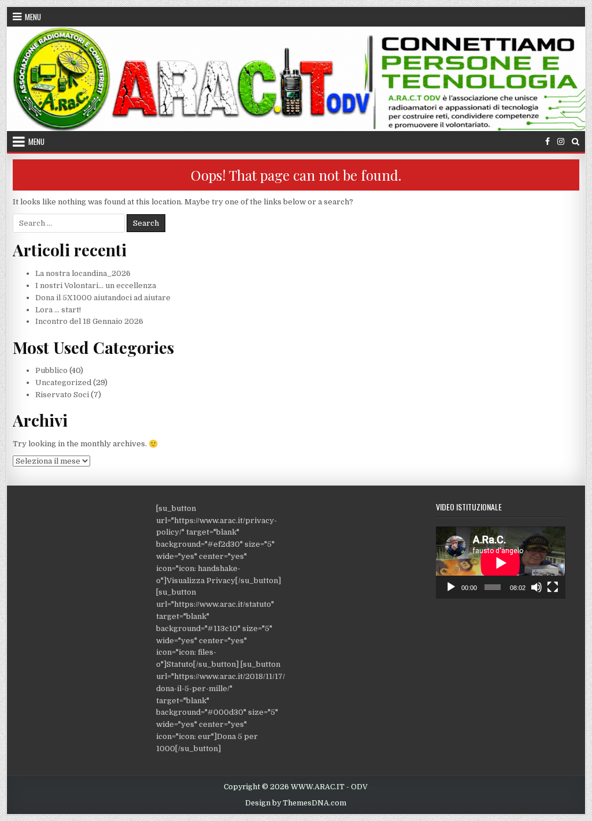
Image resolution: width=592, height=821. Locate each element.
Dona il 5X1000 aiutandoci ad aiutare (103, 297)
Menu (33, 17)
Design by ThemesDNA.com (295, 803)
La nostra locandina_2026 (83, 273)
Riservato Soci (62, 394)
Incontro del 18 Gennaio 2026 (89, 321)
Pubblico (51, 370)
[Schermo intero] (552, 587)
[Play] (451, 587)
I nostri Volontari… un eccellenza (95, 285)
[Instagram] (560, 141)
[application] (500, 563)
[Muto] (536, 587)
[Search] (575, 141)
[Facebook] (547, 141)
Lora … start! (58, 309)
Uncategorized (63, 382)
